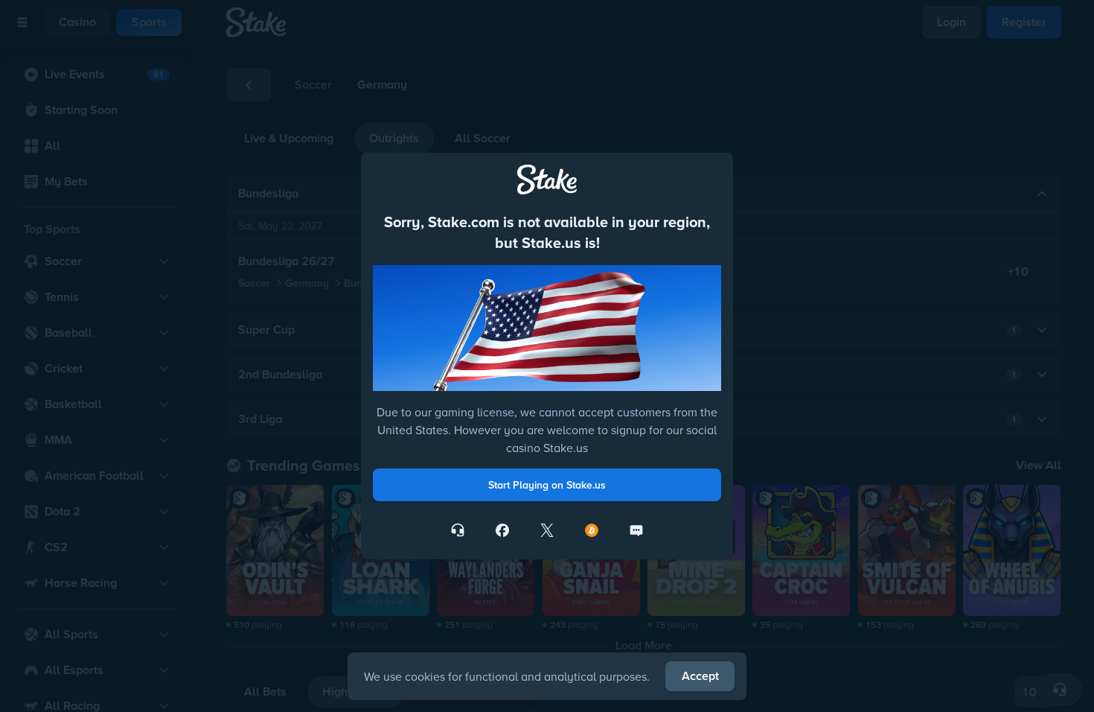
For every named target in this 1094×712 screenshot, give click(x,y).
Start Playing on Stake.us (547, 484)
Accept (700, 675)
